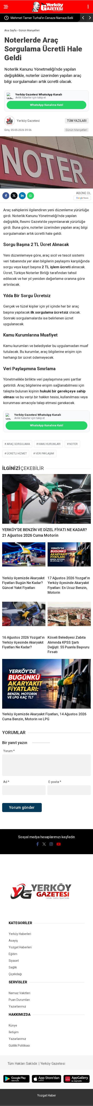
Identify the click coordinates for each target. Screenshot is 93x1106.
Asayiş (13, 940)
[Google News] (82, 198)
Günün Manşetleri (76, 130)
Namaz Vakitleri (19, 993)
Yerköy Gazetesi (28, 120)
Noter (73, 444)
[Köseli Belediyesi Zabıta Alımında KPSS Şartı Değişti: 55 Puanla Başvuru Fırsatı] (69, 617)
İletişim (14, 1032)
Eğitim (13, 954)
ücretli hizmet (17, 453)
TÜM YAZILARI (77, 120)
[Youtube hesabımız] (58, 844)
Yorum (9, 751)
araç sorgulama (18, 444)
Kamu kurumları (49, 444)
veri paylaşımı (44, 453)
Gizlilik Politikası (19, 1045)
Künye (13, 1025)
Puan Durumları (19, 999)
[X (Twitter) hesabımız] (44, 844)
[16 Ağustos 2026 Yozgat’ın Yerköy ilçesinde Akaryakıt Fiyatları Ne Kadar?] (23, 617)
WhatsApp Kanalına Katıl (46, 104)
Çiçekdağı (15, 974)
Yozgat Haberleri (20, 947)
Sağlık (13, 967)
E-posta (54, 782)
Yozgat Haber (46, 1095)
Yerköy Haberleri (20, 934)
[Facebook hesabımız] (37, 844)
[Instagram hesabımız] (51, 844)
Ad (6, 782)
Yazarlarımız (17, 1006)
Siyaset (14, 960)
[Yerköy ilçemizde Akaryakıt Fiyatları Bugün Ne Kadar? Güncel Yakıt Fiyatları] (23, 557)
